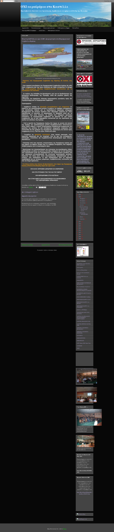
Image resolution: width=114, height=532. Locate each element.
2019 (80, 194)
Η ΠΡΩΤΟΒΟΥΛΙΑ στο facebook (82, 277)
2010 (80, 236)
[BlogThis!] (41, 187)
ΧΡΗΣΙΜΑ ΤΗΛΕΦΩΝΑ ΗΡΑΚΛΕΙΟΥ (82, 328)
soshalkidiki (79, 345)
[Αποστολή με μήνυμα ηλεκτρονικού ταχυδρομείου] (39, 187)
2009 (80, 238)
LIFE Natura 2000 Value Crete (84, 343)
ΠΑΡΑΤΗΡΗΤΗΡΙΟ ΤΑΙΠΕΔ (83, 297)
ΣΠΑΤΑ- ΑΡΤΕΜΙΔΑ (82, 310)
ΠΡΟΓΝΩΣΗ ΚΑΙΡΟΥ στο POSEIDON (83, 306)
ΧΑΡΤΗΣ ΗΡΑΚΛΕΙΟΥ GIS (83, 321)
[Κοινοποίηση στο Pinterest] (45, 187)
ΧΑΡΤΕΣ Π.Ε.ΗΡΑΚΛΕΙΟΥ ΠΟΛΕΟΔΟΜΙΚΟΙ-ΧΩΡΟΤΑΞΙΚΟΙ (83, 317)
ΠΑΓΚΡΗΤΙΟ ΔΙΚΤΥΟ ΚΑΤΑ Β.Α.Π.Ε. (84, 293)
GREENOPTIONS (81, 338)
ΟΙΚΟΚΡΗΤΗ (80, 280)
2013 (80, 230)
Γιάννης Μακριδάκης (82, 270)
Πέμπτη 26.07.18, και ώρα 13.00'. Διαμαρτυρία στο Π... (84, 208)
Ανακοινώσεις (42, 30)
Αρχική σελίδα (25, 28)
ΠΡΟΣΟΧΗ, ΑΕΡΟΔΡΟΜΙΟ (84, 213)
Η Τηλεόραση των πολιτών (54, 30)
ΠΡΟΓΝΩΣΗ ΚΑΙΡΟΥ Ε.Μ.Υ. (84, 299)
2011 (80, 234)
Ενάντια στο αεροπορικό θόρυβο (83, 273)
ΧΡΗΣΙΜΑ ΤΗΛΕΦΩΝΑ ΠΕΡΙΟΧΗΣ (82, 332)
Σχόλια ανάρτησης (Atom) (50, 250)
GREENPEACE (80, 340)
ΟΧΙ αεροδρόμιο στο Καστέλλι (44, 6)
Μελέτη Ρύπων (75, 28)
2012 (80, 232)
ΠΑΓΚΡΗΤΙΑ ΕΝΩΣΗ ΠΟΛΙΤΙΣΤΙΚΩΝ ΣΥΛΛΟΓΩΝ (84, 289)
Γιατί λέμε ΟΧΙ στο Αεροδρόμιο (29, 30)
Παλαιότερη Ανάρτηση (65, 245)
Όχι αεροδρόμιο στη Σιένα (83, 286)
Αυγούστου (83, 203)
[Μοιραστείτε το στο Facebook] (44, 187)
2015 (80, 226)
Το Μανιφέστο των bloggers (64, 28)
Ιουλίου (82, 205)
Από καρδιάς (80, 267)
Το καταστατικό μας (36, 28)
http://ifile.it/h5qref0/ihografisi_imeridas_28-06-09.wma (84, 493)
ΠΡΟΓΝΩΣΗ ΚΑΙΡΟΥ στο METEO (83, 302)
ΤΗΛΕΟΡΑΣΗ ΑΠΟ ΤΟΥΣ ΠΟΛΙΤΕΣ (83, 313)
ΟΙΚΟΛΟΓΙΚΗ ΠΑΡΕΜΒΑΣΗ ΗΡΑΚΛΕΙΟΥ (84, 283)
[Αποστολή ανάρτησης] (36, 187)
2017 (80, 221)
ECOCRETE (80, 335)
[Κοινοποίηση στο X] (42, 187)
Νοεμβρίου (82, 198)
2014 (80, 228)
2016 (80, 224)
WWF (78, 348)
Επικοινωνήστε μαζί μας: (49, 28)
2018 (80, 197)
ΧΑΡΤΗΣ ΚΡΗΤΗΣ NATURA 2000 (84, 324)
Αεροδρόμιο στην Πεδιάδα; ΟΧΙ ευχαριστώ (83, 264)
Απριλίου (82, 219)
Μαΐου (81, 217)
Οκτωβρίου (83, 200)
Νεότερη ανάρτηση (27, 245)
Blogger (64, 529)
